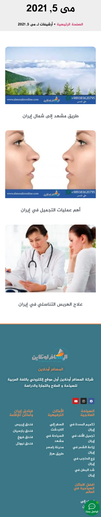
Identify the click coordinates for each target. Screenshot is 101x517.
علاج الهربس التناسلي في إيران (50, 304)
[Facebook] (91, 401)
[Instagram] (84, 401)
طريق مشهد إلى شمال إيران (51, 116)
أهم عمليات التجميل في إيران (51, 210)
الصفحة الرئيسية (70, 24)
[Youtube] (76, 401)
